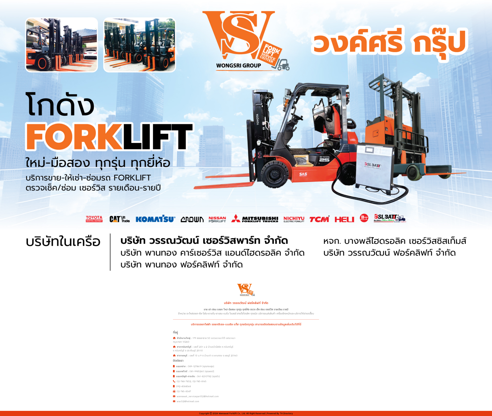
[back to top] (488, 370)
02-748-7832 (184, 381)
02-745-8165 (199, 381)
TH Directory (286, 413)
